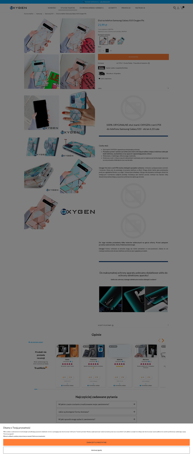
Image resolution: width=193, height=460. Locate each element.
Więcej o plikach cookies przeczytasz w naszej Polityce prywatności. (24, 436)
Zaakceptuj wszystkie (96, 442)
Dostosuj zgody (96, 450)
